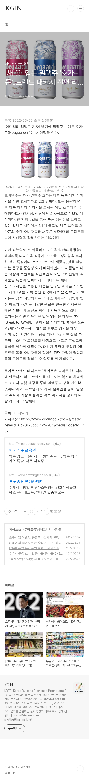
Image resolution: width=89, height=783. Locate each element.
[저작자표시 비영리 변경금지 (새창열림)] (55, 511)
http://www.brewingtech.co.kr (30, 475)
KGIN (13, 9)
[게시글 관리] (26, 511)
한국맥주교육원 (22, 450)
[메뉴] (80, 8)
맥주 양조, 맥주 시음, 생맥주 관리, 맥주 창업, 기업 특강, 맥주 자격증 (44, 458)
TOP (80, 768)
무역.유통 (30, 529)
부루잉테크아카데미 (26, 481)
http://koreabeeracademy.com (30, 443)
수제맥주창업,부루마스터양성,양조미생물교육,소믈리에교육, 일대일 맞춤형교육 (42, 489)
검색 (71, 8)
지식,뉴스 (15, 529)
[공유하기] (20, 511)
